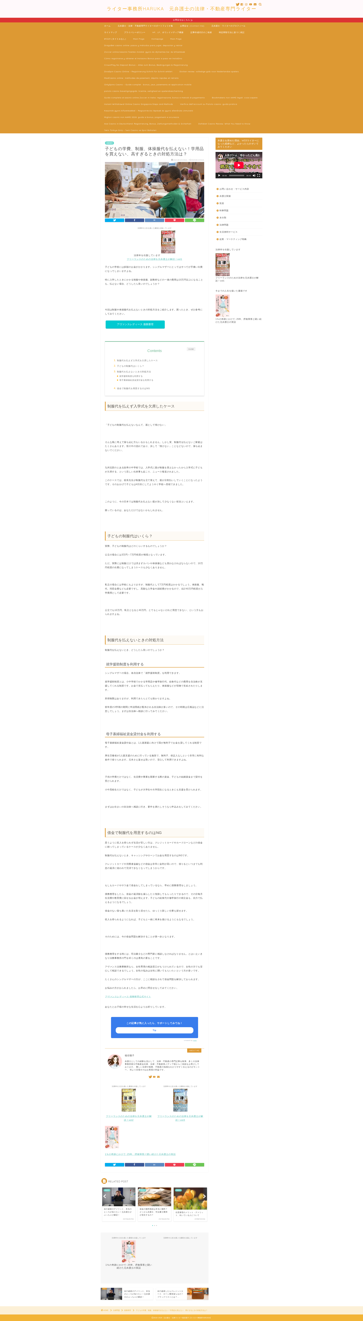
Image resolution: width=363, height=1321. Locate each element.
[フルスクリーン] (258, 175)
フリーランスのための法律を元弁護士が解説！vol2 (129, 1118)
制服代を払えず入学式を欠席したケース (137, 360)
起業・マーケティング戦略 (233, 239)
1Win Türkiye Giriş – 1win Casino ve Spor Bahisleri (130, 130)
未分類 (223, 217)
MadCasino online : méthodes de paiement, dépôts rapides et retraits (141, 78)
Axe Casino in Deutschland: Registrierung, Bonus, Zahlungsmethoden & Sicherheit (147, 123)
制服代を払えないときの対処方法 (134, 371)
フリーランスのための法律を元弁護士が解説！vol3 (180, 1118)
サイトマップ (110, 32)
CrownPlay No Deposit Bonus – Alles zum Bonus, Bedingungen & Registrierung (146, 65)
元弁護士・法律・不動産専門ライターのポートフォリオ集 (145, 26)
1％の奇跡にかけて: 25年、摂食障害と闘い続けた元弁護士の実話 (128, 1266)
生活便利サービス (229, 232)
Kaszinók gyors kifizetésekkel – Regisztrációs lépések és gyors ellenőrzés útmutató (148, 110)
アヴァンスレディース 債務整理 (135, 324)
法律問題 (224, 225)
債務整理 (109, 143)
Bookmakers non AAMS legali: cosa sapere (235, 97)
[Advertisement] (180, 1260)
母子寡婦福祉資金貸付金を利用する (136, 380)
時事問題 (224, 210)
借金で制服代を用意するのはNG (133, 388)
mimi (195, 1040)
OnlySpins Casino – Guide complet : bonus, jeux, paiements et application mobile (147, 84)
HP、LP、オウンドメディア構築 (167, 32)
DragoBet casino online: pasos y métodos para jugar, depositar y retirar (143, 45)
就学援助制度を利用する (131, 376)
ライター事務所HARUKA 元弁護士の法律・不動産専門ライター (182, 8)
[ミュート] (254, 175)
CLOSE (191, 349)
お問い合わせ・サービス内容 (234, 189)
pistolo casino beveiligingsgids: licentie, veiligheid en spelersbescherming (143, 91)
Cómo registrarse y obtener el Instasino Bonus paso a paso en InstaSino (143, 58)
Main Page (138, 39)
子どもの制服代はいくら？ (130, 366)
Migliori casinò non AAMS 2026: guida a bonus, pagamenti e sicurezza (141, 117)
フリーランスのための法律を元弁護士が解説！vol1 (237, 279)
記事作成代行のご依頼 (201, 32)
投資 (222, 203)
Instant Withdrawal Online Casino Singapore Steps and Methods (138, 104)
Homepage (157, 39)
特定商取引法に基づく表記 (231, 32)
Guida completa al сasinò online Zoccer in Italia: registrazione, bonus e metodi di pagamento (154, 97)
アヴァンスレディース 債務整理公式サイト (128, 996)
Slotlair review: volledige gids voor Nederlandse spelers (209, 71)
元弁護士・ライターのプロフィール (228, 26)
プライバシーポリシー (134, 32)
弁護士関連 (225, 196)
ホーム (107, 26)
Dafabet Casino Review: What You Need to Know (224, 123)
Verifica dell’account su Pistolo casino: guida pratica (208, 104)
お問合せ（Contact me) (192, 26)
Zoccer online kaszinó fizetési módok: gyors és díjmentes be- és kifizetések (144, 52)
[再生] (219, 175)
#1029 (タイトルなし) (115, 39)
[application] (239, 165)
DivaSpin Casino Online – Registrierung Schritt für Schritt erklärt (138, 71)
